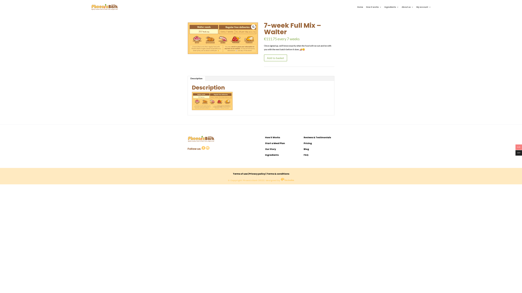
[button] (253, 26)
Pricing (308, 143)
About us (406, 7)
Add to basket (275, 58)
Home (360, 7)
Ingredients (390, 7)
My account (422, 7)
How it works (372, 7)
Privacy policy (257, 173)
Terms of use (240, 173)
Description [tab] (196, 78)
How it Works (272, 137)
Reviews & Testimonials (317, 137)
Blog (306, 149)
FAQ (306, 155)
